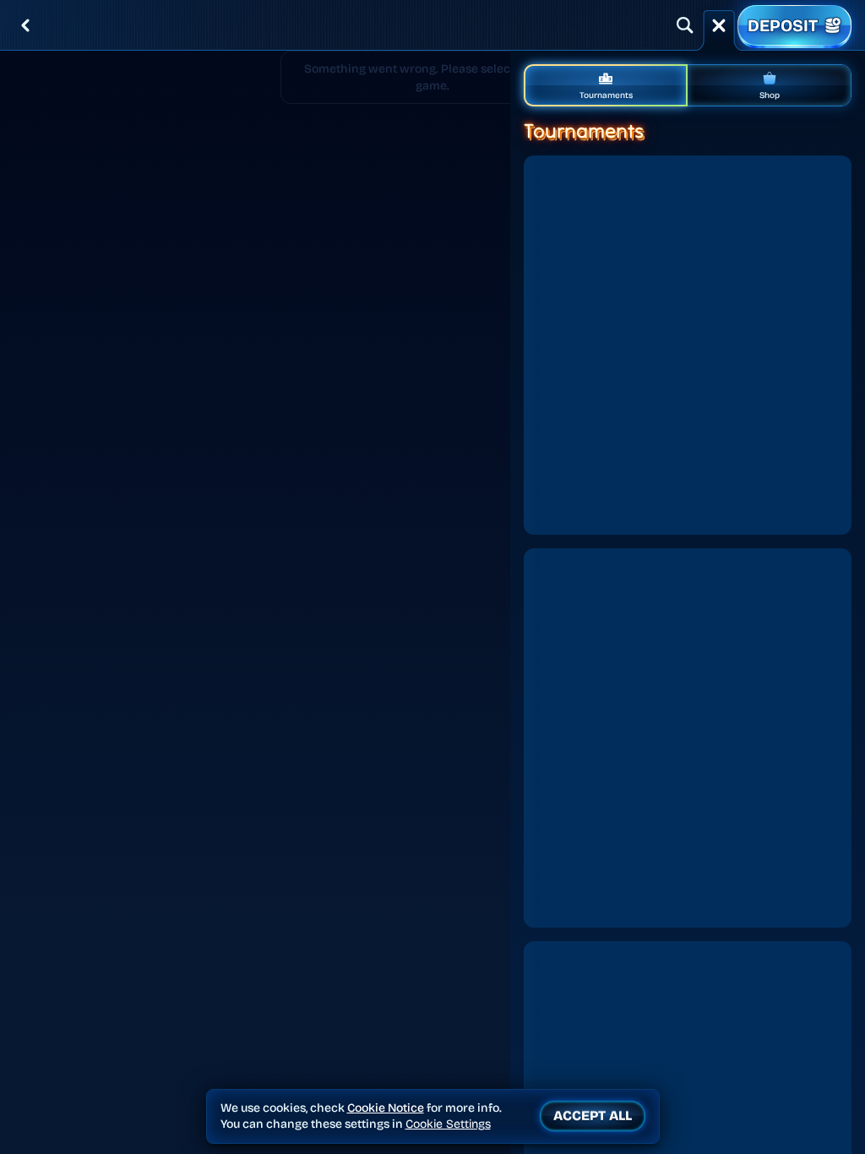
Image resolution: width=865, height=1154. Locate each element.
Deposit (783, 25)
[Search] (685, 25)
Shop (769, 95)
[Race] (719, 25)
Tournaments (606, 95)
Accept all (592, 1116)
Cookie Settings (448, 1124)
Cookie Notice (385, 1108)
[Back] (25, 25)
